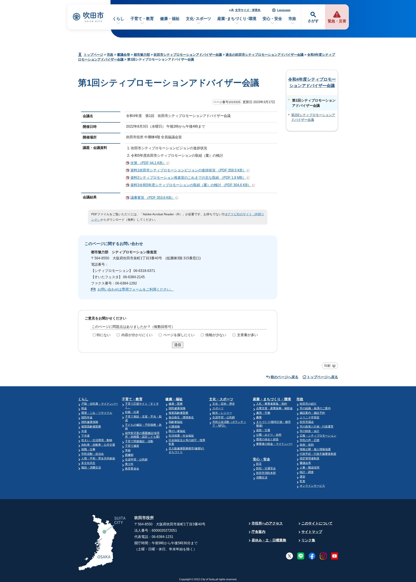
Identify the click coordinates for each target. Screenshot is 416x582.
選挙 (302, 476)
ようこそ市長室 (309, 417)
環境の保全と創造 (267, 439)
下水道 (85, 435)
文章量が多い (247, 335)
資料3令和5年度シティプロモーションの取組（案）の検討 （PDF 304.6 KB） (190, 185)
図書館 (129, 455)
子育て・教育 (142, 18)
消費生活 (261, 477)
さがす (313, 21)
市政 (292, 18)
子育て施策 (132, 445)
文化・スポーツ (221, 399)
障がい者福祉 (177, 431)
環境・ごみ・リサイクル (96, 412)
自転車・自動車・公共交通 (98, 444)
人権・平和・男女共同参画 (98, 458)
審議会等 (123, 54)
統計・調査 (307, 472)
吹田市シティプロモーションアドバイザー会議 (188, 54)
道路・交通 (263, 430)
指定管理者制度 (309, 458)
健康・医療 (176, 403)
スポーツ (218, 408)
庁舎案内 (258, 532)
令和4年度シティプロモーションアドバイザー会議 (312, 82)
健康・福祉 (170, 18)
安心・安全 (272, 18)
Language (283, 10)
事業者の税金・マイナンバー (274, 444)
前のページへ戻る (284, 377)
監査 (302, 481)
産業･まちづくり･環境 (236, 18)
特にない (103, 335)
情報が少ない (215, 335)
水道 (84, 431)
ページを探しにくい (179, 335)
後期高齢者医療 (91, 426)
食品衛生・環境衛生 (181, 417)
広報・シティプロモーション (318, 435)
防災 (259, 463)
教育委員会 (132, 468)
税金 (84, 408)
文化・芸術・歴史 (223, 403)
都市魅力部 (142, 54)
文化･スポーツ (198, 18)
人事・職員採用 (309, 467)
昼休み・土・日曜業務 (269, 540)
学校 (128, 450)
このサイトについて (317, 523)
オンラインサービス (312, 485)
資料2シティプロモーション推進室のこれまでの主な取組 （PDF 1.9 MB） (188, 177)
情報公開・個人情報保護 (315, 449)
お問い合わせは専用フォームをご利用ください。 (136, 289)
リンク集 (308, 540)
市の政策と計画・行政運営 (316, 426)
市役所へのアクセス (267, 523)
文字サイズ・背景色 (247, 10)
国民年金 (87, 417)
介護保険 (174, 426)
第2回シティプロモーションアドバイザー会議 (313, 117)
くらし (118, 18)
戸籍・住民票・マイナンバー (99, 403)
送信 (177, 345)
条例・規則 (307, 444)
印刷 (327, 365)
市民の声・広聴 (309, 440)
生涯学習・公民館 (136, 459)
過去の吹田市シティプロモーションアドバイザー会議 (265, 54)
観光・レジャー (222, 412)
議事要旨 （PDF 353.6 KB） (152, 197)
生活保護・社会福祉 (181, 435)
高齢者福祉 (176, 422)
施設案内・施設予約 (312, 412)
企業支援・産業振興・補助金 (274, 408)
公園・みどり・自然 (268, 434)
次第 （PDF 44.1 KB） (148, 163)
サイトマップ (311, 532)
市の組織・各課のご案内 (315, 408)
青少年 (129, 464)
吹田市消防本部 (266, 473)
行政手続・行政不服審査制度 (318, 453)
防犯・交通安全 (266, 468)
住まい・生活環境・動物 (96, 440)
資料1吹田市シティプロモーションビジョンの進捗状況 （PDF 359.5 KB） (188, 170)
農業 (259, 417)
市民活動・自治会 (92, 453)
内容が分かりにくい (137, 335)
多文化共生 (88, 463)
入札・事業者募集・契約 (271, 403)
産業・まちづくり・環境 (272, 399)
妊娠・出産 (132, 412)
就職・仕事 (88, 449)
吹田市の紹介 (308, 403)
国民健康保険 (89, 422)
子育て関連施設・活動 (139, 441)
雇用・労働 (263, 412)
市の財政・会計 (309, 431)
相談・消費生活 (91, 467)
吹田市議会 (307, 422)
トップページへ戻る (322, 377)
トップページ (93, 54)
